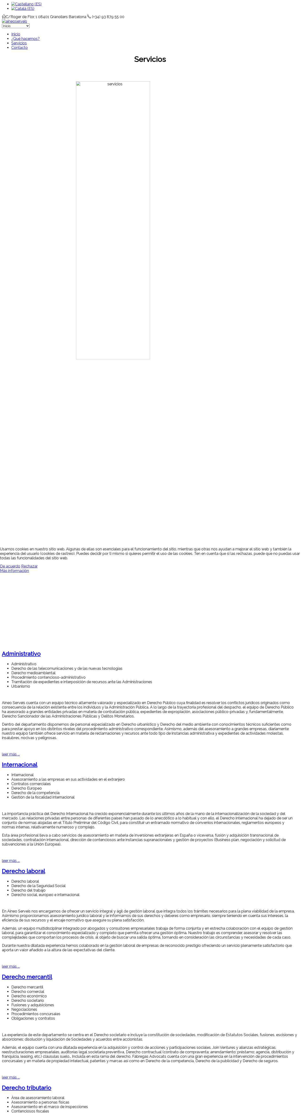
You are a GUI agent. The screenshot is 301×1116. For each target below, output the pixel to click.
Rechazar (29, 566)
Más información (14, 570)
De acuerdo (10, 566)
